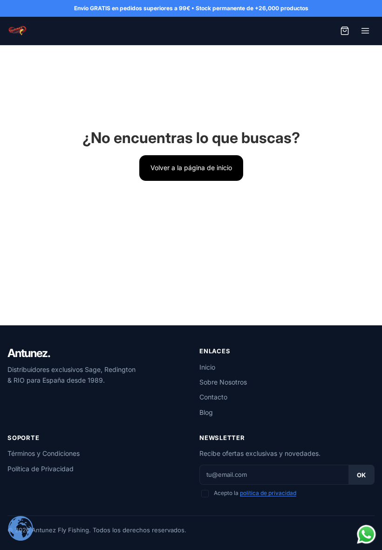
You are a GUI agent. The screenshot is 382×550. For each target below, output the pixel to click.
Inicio (207, 367)
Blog (206, 412)
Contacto (213, 397)
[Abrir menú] (365, 30)
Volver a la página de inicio (191, 168)
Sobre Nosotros (223, 382)
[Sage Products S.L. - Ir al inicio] (17, 30)
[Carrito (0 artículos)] (344, 30)
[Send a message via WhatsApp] (366, 534)
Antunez (28, 353)
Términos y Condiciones (43, 453)
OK (361, 475)
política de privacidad (268, 492)
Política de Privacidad (40, 469)
